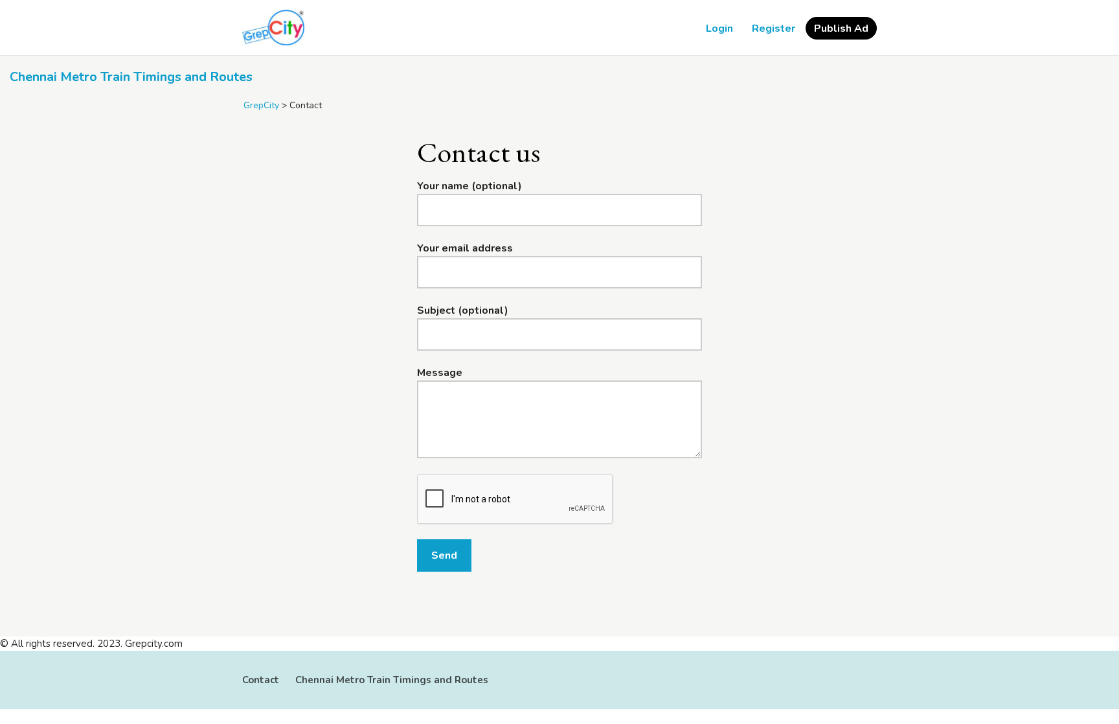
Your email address (465, 248)
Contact (260, 679)
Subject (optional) (462, 310)
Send (444, 555)
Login (719, 28)
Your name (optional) (469, 186)
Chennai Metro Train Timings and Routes (131, 77)
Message (439, 373)
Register (773, 28)
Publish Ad (841, 28)
